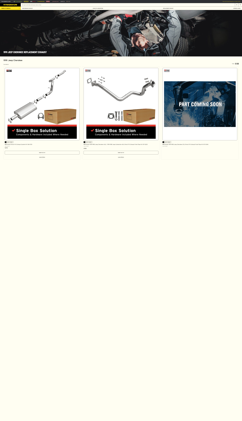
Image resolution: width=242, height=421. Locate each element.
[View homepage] (10, 5)
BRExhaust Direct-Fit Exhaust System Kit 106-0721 (18, 144)
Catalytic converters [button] (98, 8)
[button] (240, 5)
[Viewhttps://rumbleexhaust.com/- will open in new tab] (48, 1)
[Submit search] (22, 5)
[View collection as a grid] (236, 63)
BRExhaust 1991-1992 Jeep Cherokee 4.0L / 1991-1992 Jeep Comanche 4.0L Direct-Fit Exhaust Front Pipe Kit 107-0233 (116, 144)
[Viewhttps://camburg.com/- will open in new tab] (55, 1)
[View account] (236, 5)
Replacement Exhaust (168, 8)
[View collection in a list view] (238, 63)
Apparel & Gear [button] (236, 8)
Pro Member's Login (6, 1)
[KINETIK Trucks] (62, 1)
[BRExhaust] (33, 1)
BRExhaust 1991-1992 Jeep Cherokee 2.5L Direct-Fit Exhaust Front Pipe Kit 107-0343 (185, 144)
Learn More (54, 157)
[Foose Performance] (68, 1)
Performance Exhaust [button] (27, 8)
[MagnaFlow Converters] (26, 1)
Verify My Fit (42, 152)
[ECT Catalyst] (18, 1)
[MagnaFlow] (40, 1)
